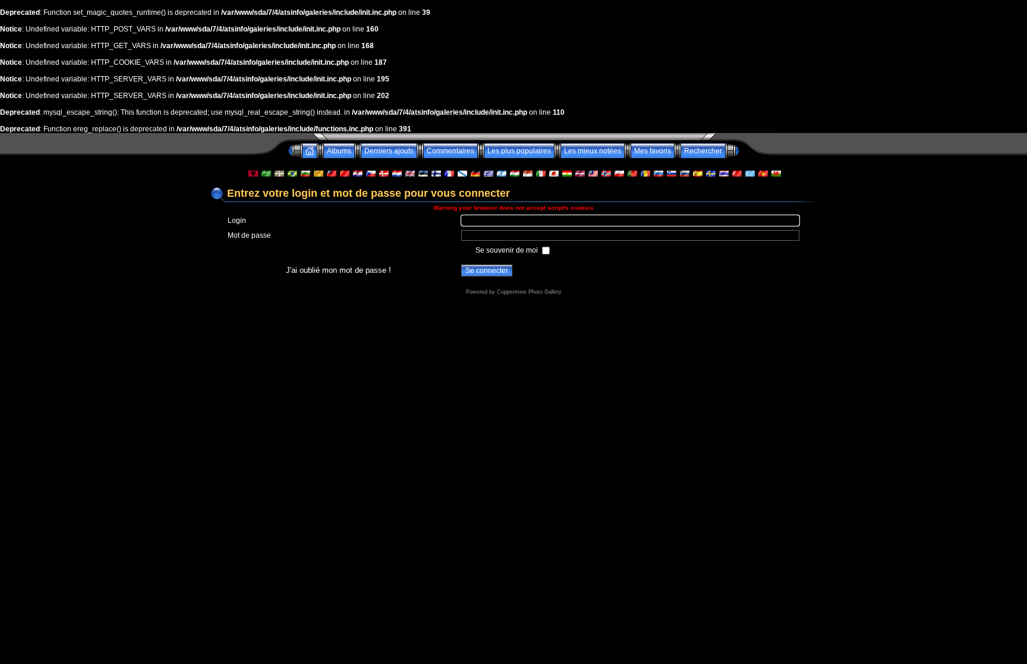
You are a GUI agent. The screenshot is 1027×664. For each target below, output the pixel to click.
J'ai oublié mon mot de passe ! (338, 270)
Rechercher (703, 151)
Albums (339, 151)
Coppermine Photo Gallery (529, 292)
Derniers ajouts (389, 151)
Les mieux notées (592, 151)
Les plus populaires (519, 151)
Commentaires (450, 151)
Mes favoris (652, 151)
